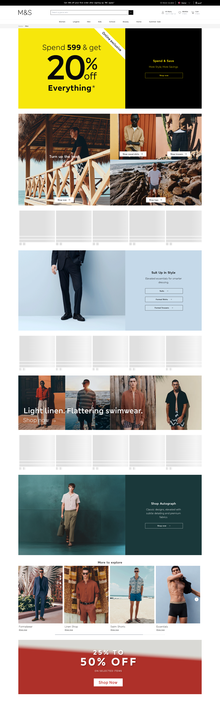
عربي (200, 3)
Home (20, 26)
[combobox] (96, 12)
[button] (184, 3)
